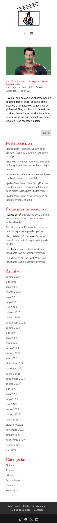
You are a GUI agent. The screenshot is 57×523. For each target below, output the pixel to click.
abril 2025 (11, 307)
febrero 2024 (13, 353)
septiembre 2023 (15, 378)
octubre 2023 (13, 373)
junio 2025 (11, 297)
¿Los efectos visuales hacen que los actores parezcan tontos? (27, 82)
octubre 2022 (13, 434)
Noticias (10, 485)
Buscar (46, 133)
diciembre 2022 (14, 424)
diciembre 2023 (14, 363)
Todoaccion (15, 87)
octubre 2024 (13, 317)
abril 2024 (11, 343)
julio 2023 (11, 388)
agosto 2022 (13, 445)
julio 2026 (11, 281)
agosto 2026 (13, 276)
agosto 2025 (13, 292)
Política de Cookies (20, 510)
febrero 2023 (13, 414)
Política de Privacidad (34, 506)
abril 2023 (11, 404)
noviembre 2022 (15, 429)
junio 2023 (11, 394)
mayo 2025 (12, 302)
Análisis (39, 87)
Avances (10, 470)
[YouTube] (25, 519)
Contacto (39, 510)
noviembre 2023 (15, 368)
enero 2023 (12, 419)
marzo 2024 (12, 348)
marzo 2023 (12, 409)
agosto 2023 (13, 383)
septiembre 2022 (15, 440)
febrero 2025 (13, 312)
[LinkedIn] (36, 519)
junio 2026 (11, 286)
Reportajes (25, 91)
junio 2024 (11, 337)
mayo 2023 (12, 399)
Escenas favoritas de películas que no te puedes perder (28, 240)
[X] (31, 519)
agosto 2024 (13, 327)
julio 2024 (11, 332)
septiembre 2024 (15, 322)
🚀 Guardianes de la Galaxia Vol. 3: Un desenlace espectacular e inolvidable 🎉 (27, 218)
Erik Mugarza (13, 227)
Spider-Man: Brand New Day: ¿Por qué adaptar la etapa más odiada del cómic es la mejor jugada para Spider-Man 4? (27, 187)
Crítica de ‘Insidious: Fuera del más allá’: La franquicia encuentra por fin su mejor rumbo (28, 165)
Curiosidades (12, 91)
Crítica (9, 475)
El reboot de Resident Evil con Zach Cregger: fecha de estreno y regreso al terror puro (27, 152)
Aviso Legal (13, 506)
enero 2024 (12, 358)
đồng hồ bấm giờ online (19, 236)
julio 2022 (11, 450)
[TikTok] (20, 519)
